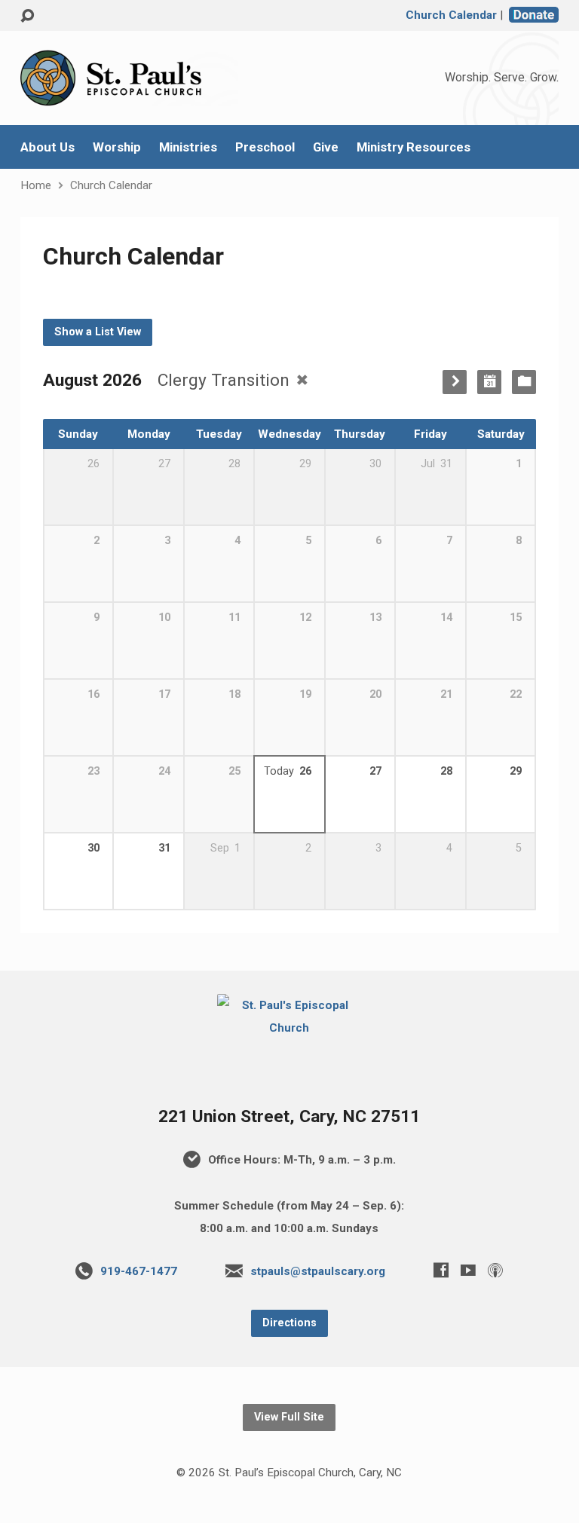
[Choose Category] (524, 382)
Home (35, 185)
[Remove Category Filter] (302, 380)
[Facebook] (441, 1269)
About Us (47, 147)
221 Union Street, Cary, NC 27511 (289, 1116)
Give (326, 147)
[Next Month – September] (455, 382)
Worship (117, 147)
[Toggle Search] (27, 16)
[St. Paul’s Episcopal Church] (290, 1028)
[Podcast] (495, 1269)
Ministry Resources (413, 147)
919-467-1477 (138, 1271)
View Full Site (289, 1417)
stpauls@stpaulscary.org (317, 1271)
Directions (289, 1323)
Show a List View (97, 332)
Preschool (265, 147)
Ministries (188, 147)
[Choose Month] (489, 382)
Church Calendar (451, 15)
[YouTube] (468, 1269)
